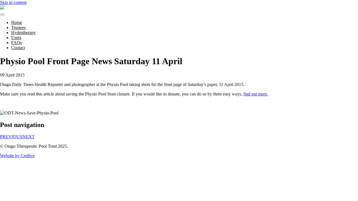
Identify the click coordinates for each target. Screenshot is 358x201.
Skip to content (13, 2)
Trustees (18, 27)
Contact (18, 47)
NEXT (28, 136)
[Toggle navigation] (2, 14)
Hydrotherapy (23, 32)
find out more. (255, 94)
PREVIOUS (11, 136)
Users (16, 37)
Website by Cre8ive (17, 155)
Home (16, 22)
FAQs (16, 42)
